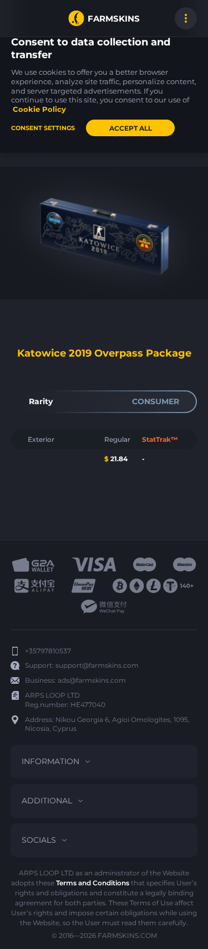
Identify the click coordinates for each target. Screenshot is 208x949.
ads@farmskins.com (92, 680)
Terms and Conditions (92, 883)
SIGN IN (22, 18)
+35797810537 (48, 651)
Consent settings (43, 128)
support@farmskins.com (97, 665)
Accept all (130, 128)
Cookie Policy (39, 109)
